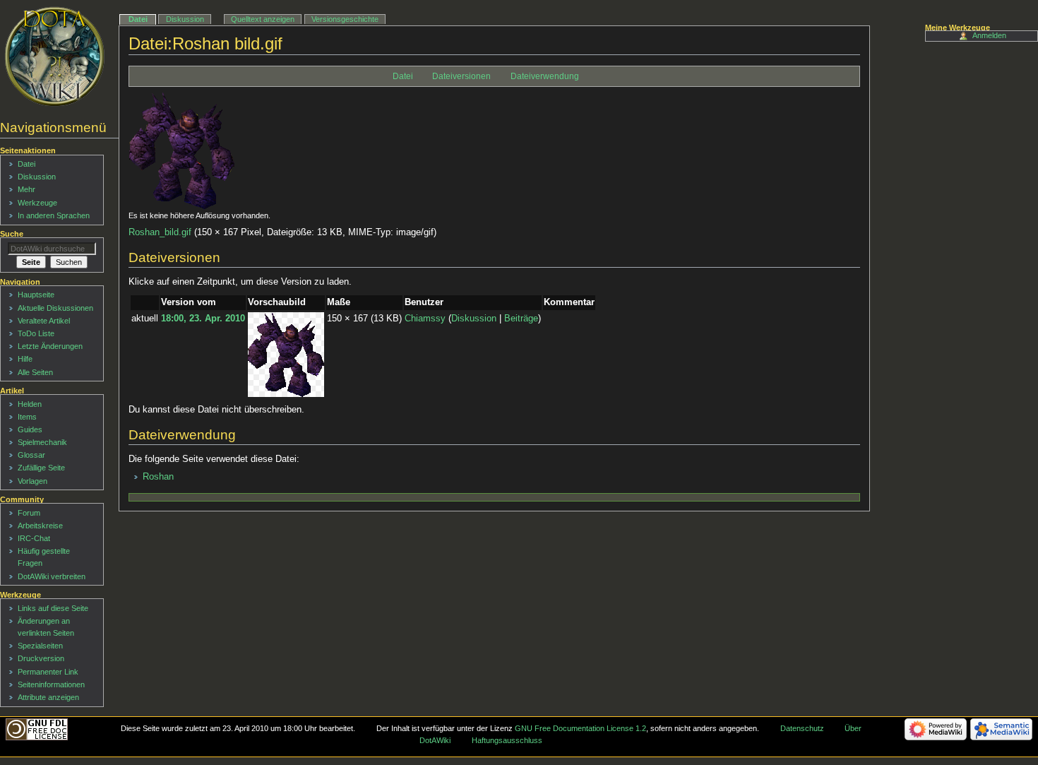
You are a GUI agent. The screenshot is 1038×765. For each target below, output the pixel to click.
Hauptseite (36, 294)
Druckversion (41, 658)
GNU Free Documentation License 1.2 (580, 728)
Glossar (31, 455)
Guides (30, 429)
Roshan (158, 477)
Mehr (26, 189)
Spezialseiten (40, 645)
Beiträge (521, 319)
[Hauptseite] (54, 56)
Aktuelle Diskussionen (55, 308)
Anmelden (989, 35)
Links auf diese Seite (53, 608)
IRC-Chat (34, 538)
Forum (29, 513)
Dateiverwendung (545, 76)
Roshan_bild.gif (160, 232)
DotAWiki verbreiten (51, 576)
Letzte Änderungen (50, 346)
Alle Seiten (35, 372)
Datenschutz (802, 728)
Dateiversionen (461, 76)
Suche (11, 234)
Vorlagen (32, 481)
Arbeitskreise (40, 525)
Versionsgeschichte (344, 19)
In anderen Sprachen (54, 215)
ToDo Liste (36, 333)
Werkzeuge (37, 202)
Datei (403, 76)
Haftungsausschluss (507, 740)
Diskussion (473, 319)
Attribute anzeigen (48, 697)
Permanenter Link (48, 672)
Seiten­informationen (51, 684)
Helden (30, 404)
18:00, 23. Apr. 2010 (203, 319)
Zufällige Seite (41, 467)
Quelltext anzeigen (262, 19)
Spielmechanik (42, 442)
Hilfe (25, 359)
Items (27, 417)
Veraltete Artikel (44, 320)
